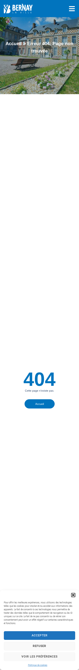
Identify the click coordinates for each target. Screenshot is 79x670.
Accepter (40, 635)
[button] (73, 595)
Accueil (14, 43)
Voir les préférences (39, 656)
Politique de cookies (37, 665)
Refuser (39, 646)
